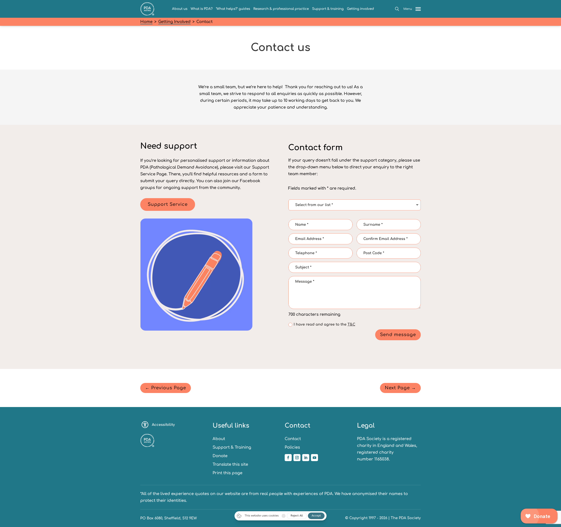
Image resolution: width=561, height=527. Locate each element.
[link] (147, 14)
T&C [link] (351, 324)
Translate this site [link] (230, 464)
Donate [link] (220, 456)
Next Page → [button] (400, 387)
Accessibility (163, 425)
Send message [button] (398, 334)
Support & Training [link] (232, 447)
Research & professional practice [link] (281, 9)
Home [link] (146, 21)
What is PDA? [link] (202, 9)
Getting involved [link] (360, 9)
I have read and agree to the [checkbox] (324, 324)
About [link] (219, 439)
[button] (397, 9)
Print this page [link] (227, 473)
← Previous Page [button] (165, 387)
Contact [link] (293, 439)
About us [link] (179, 9)
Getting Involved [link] (174, 21)
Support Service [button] (168, 204)
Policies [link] (292, 447)
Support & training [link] (328, 9)
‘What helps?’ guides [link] (233, 9)
